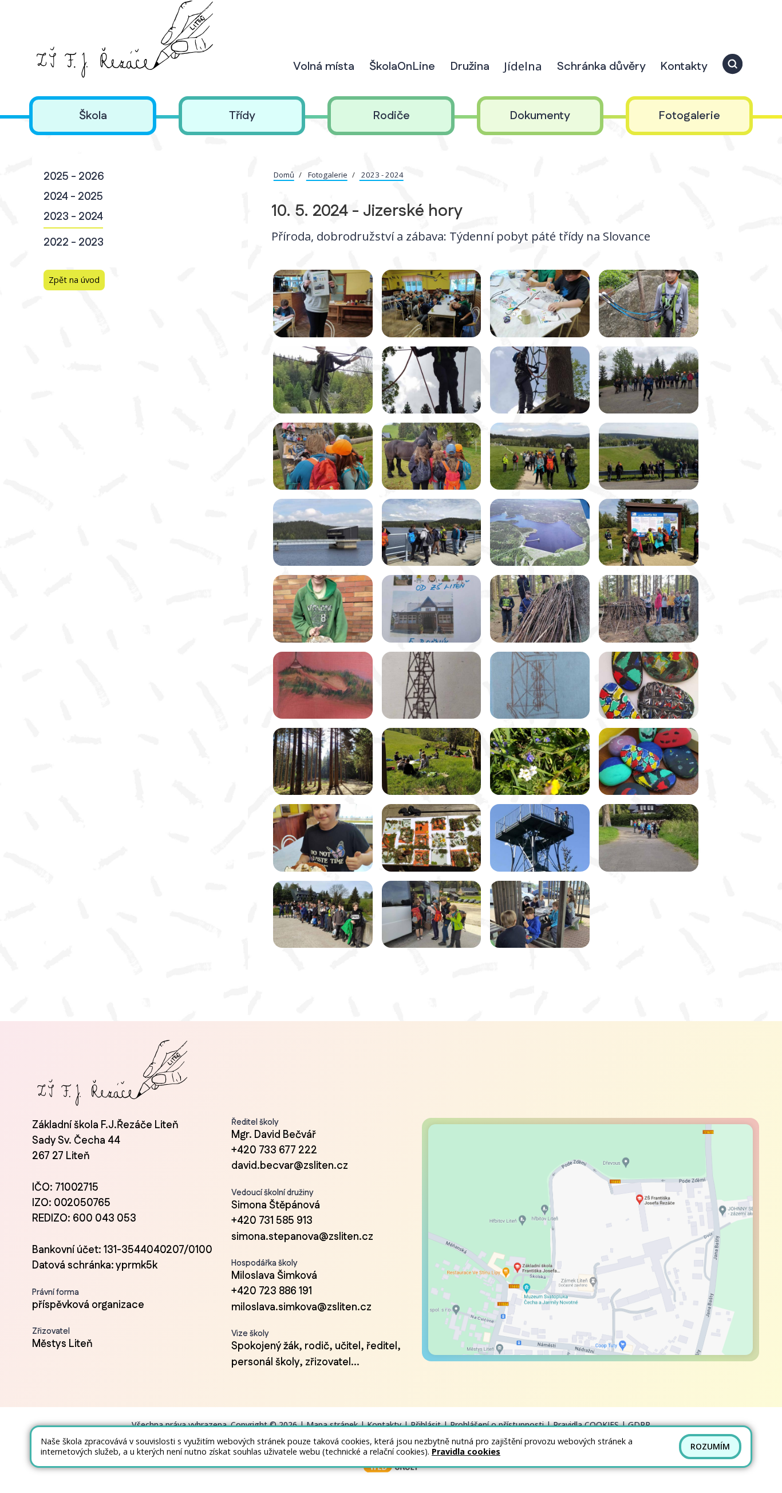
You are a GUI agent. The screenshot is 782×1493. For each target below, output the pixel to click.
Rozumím (710, 1446)
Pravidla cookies (466, 1451)
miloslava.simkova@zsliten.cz (301, 1307)
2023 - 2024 (73, 216)
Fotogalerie (326, 175)
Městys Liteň (62, 1344)
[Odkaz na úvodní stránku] (123, 39)
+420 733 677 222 (274, 1150)
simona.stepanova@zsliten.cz (302, 1237)
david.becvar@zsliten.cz (289, 1166)
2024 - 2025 (73, 196)
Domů (284, 175)
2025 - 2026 (74, 176)
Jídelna (523, 66)
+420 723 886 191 (271, 1291)
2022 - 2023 (74, 242)
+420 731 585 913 (272, 1221)
